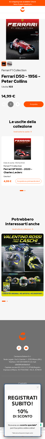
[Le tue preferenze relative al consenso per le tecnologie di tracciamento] (41, 425)
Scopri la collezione (22, 285)
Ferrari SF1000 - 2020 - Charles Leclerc (18, 171)
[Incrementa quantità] (17, 104)
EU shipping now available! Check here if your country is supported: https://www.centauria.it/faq (22, 3)
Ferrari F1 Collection (13, 70)
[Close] (38, 387)
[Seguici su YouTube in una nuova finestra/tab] (26, 348)
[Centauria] (22, 9)
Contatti (22, 383)
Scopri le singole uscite (22, 292)
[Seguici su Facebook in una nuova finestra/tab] (19, 348)
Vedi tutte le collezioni (21, 229)
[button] (9, 63)
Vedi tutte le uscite (21, 132)
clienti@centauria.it (22, 364)
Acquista (33, 104)
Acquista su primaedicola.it (28, 181)
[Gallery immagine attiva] (22, 39)
